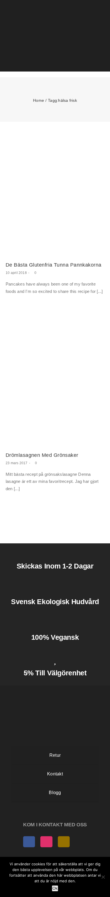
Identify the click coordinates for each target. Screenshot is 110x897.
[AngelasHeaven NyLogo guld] (55, 690)
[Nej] (103, 877)
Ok (55, 888)
